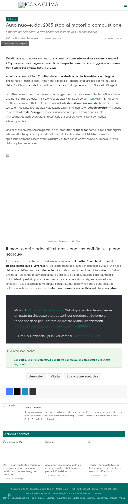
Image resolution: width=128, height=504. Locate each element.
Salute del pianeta (20, 498)
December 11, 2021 (86, 336)
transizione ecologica (83, 376)
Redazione (32, 38)
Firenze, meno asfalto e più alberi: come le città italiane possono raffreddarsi (104, 468)
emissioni (37, 376)
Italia (56, 376)
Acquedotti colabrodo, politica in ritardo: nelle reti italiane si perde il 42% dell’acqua (63, 468)
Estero (41, 498)
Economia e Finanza (107, 498)
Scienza (50, 498)
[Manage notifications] (8, 495)
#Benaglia (47, 310)
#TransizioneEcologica (31, 326)
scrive (93, 98)
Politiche (12, 19)
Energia (91, 498)
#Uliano (34, 310)
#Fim (60, 310)
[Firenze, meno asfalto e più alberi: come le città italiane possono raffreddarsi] (106, 451)
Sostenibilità (79, 498)
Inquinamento (64, 498)
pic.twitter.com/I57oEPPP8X (69, 326)
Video (122, 498)
